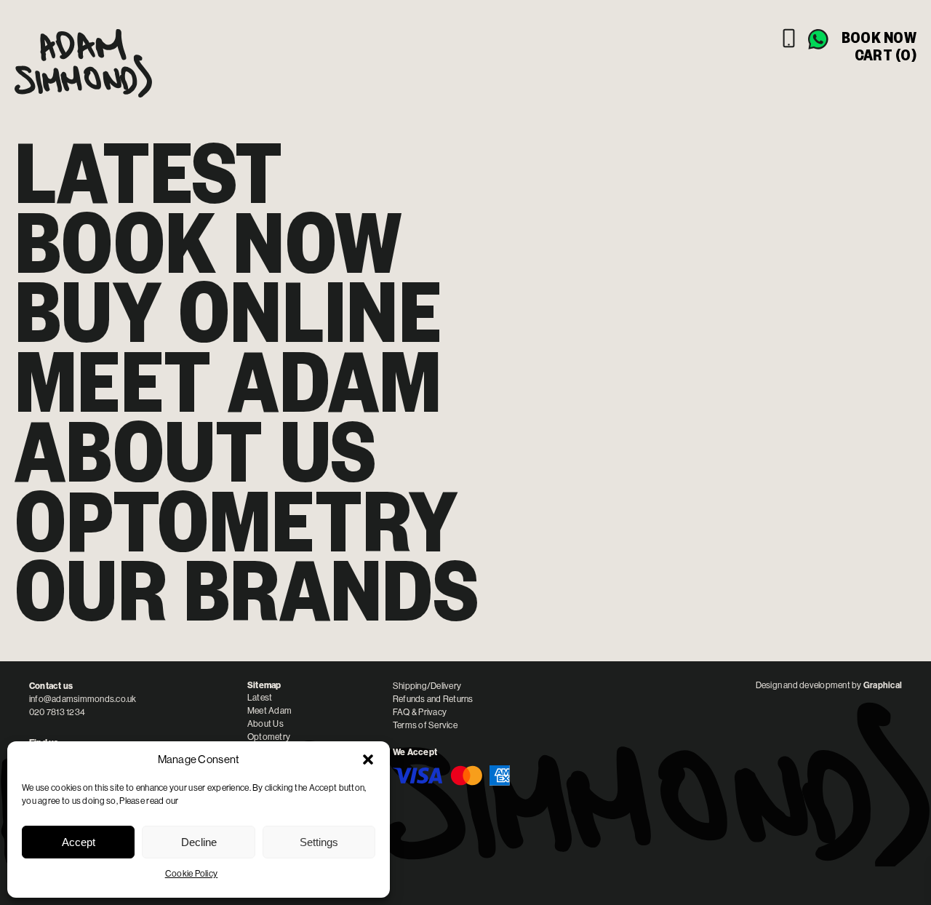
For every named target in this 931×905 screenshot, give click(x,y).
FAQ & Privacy (420, 712)
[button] (368, 759)
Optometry (236, 521)
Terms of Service (425, 725)
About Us (265, 724)
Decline (199, 842)
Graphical (882, 685)
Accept (78, 842)
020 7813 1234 (57, 712)
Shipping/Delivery (427, 686)
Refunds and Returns (433, 699)
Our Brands (247, 590)
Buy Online (228, 311)
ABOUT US (195, 451)
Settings (319, 842)
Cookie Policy (191, 874)
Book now (879, 37)
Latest (149, 172)
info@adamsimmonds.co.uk (83, 699)
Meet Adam (228, 381)
